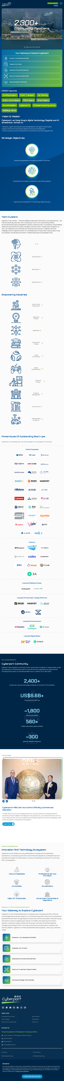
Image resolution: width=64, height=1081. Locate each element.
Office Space (28, 100)
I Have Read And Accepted (32, 1076)
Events (56, 5)
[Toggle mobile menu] (61, 3)
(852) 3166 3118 (8, 1041)
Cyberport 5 (25, 105)
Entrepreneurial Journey (8, 1016)
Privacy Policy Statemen (22, 1071)
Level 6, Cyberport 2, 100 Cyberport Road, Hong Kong (17, 1035)
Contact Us (35, 1022)
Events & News (6, 1019)
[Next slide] (7, 801)
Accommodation (9, 105)
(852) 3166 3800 (8, 1038)
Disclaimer (4, 1052)
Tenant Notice (35, 1016)
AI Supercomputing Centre (44, 105)
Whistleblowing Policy (38, 1056)
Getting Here (35, 1019)
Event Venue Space (11, 100)
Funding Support (10, 95)
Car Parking (43, 95)
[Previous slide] (3, 801)
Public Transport (27, 95)
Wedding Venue (9, 110)
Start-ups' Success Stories (9, 1022)
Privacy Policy (36, 1052)
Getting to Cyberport (53, 3)
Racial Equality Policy (7, 1056)
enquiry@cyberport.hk (10, 1044)
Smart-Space (43, 100)
